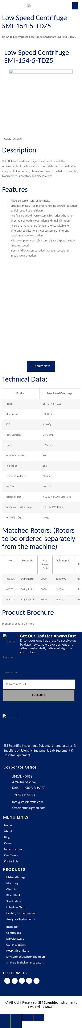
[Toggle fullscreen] (16, 1017)
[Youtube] (36, 981)
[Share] (27, 1017)
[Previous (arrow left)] (5, 1024)
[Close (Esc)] (38, 1017)
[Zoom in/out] (5, 1017)
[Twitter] (15, 981)
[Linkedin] (29, 981)
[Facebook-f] (7, 981)
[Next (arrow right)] (16, 1024)
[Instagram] (22, 981)
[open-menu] (75, 6)
